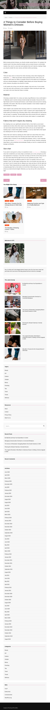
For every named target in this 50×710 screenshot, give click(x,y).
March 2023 (7, 514)
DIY (6, 373)
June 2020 (7, 608)
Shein (10, 77)
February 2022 (8, 554)
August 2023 (8, 502)
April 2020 (7, 614)
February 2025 (8, 490)
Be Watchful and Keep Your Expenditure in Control (16, 437)
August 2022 (8, 535)
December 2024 (8, 496)
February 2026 (8, 481)
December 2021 (8, 560)
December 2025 (8, 484)
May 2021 (7, 581)
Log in (6, 688)
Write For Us (8, 417)
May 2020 (7, 611)
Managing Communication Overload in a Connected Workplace (19, 440)
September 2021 (8, 569)
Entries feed (7, 691)
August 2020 (8, 602)
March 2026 (7, 478)
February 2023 (8, 517)
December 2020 (8, 593)
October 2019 (8, 633)
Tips (20, 174)
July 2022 (7, 538)
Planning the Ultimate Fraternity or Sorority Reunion (17, 446)
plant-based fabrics (19, 140)
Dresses (7, 174)
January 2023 (8, 520)
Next (43, 180)
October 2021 (8, 566)
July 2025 (7, 487)
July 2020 (7, 605)
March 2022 (7, 551)
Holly (6, 28)
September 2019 (8, 636)
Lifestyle (7, 379)
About (6, 408)
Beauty (6, 370)
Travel (6, 391)
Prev (7, 180)
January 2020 (8, 624)
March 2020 (7, 617)
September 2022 (8, 532)
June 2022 (7, 542)
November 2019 (8, 630)
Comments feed (8, 694)
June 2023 (7, 508)
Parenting (7, 385)
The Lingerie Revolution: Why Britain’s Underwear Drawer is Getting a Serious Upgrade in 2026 (33, 337)
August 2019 (8, 639)
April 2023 (7, 511)
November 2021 (8, 563)
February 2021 (8, 587)
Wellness (7, 397)
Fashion (10, 28)
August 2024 (8, 499)
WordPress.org (8, 697)
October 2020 (8, 599)
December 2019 (8, 627)
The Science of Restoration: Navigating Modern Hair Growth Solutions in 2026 (23, 443)
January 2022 (8, 557)
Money (6, 382)
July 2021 (7, 575)
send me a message (36, 271)
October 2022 (8, 529)
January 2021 (8, 590)
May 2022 (7, 545)
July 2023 (7, 505)
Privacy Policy (8, 414)
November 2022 (8, 526)
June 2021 (7, 578)
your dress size (36, 152)
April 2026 (7, 475)
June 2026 (7, 472)
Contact (6, 411)
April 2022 (7, 548)
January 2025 (8, 493)
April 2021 (7, 584)
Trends (11, 200)
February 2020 (8, 620)
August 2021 (8, 572)
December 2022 (8, 523)
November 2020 (8, 596)
